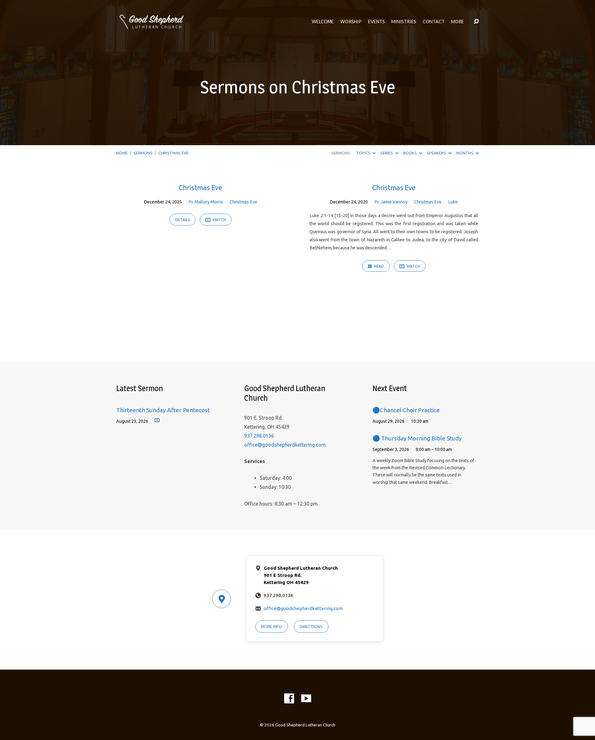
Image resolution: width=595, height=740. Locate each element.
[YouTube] (306, 698)
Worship (351, 22)
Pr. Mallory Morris (205, 201)
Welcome (323, 22)
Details (182, 220)
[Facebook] (289, 698)
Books (410, 153)
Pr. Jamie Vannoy (391, 201)
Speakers (437, 153)
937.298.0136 (259, 436)
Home (122, 153)
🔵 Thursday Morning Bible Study (417, 438)
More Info (271, 626)
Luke (453, 201)
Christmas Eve (173, 153)
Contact (434, 22)
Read (378, 266)
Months (465, 153)
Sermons (143, 153)
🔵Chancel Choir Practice (406, 410)
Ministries (403, 22)
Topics (363, 153)
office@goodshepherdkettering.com (285, 445)
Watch (219, 220)
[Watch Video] (157, 420)
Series (387, 153)
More (457, 22)
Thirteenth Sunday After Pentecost (163, 410)
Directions (311, 626)
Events (376, 22)
